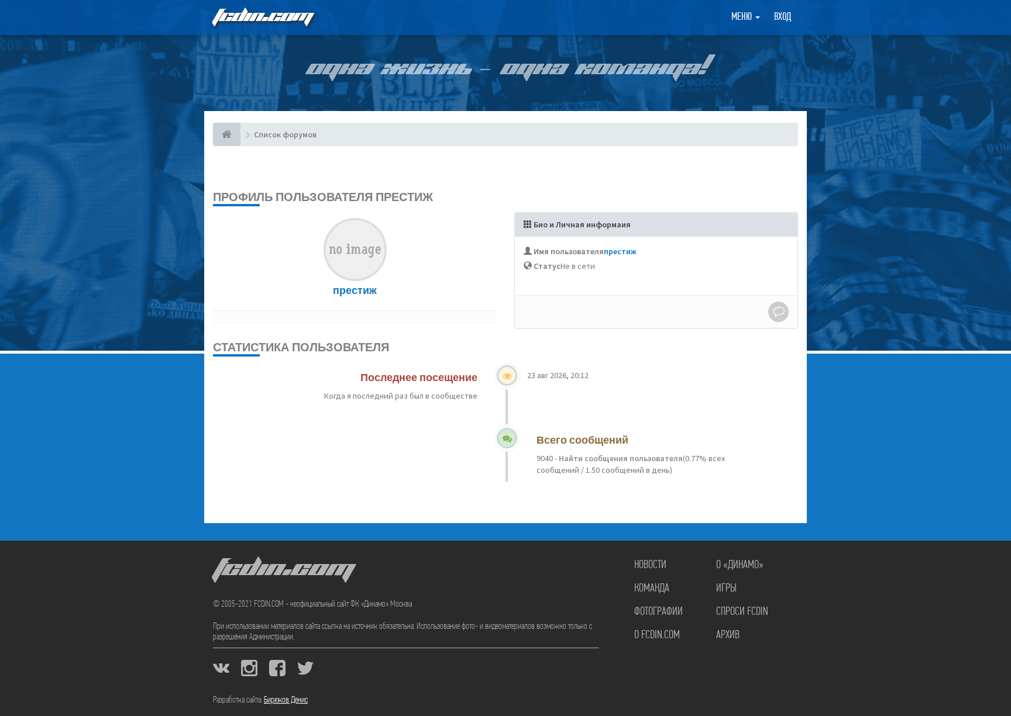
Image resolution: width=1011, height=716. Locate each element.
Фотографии (658, 612)
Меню (742, 17)
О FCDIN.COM (657, 635)
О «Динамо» (740, 565)
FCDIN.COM (262, 17)
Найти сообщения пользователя (620, 458)
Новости (650, 565)
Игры (726, 588)
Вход (782, 17)
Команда (651, 588)
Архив (728, 635)
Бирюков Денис (286, 700)
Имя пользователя (569, 251)
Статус (547, 266)
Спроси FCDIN (742, 612)
